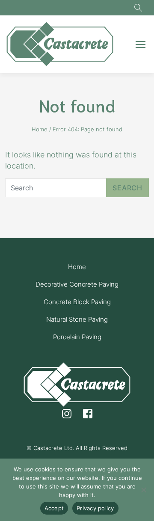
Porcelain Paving (77, 337)
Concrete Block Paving (77, 302)
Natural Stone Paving (77, 319)
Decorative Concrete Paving (77, 284)
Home (39, 129)
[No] (143, 489)
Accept (54, 508)
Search (127, 188)
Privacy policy (95, 508)
